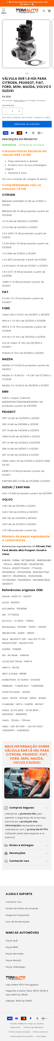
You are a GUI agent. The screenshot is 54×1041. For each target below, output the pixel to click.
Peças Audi (12, 940)
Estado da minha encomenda (22, 908)
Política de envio (40, 1032)
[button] (3, 11)
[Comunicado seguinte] (51, 3)
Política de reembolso (34, 1027)
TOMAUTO (22, 1024)
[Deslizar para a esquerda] (21, 73)
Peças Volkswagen (16, 966)
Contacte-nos (13, 901)
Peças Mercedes (14, 953)
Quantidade (8, 105)
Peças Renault (13, 960)
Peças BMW (12, 947)
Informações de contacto (22, 1036)
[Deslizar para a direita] (33, 73)
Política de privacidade (19, 1032)
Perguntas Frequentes (18, 915)
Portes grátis (19, 101)
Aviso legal (41, 1036)
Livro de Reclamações (18, 921)
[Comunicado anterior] (3, 3)
